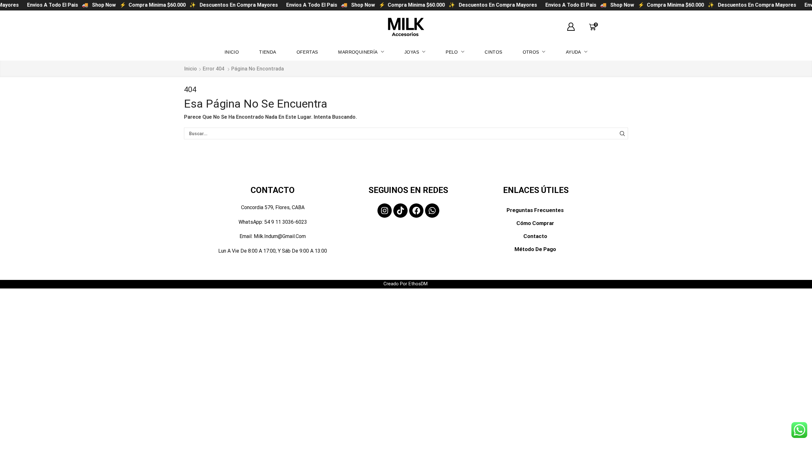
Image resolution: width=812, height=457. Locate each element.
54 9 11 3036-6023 (285, 222)
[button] (571, 27)
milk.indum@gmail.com (280, 236)
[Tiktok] (400, 210)
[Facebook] (416, 210)
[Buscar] (622, 133)
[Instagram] (384, 210)
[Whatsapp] (432, 210)
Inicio (190, 69)
